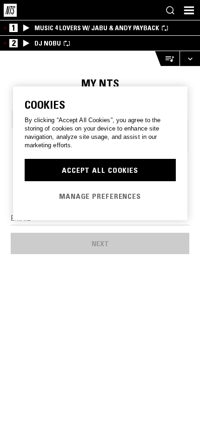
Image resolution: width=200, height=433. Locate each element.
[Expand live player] (190, 58)
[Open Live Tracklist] (167, 58)
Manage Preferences (100, 196)
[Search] (170, 10)
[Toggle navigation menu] (188, 10)
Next (100, 243)
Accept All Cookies (100, 170)
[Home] (10, 10)
